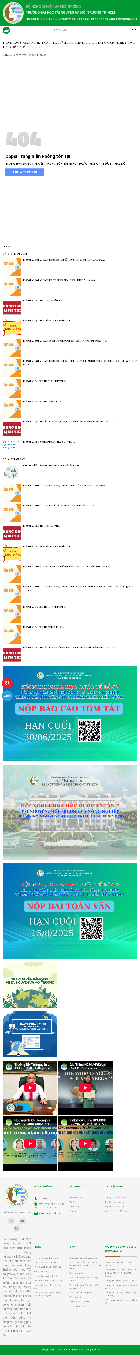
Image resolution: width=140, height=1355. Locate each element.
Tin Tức (73, 1202)
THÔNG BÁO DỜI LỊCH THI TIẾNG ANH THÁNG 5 (44, 381)
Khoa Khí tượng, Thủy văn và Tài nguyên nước (84, 1287)
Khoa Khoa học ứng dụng (81, 1293)
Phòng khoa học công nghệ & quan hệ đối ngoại (48, 1294)
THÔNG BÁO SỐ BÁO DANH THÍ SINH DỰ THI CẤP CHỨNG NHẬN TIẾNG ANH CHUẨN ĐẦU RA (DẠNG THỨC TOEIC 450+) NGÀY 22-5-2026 (80, 363)
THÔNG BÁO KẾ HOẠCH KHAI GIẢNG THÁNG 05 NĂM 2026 (49, 442)
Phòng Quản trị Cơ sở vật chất (47, 1267)
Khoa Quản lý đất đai (79, 1302)
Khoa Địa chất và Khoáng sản (83, 1258)
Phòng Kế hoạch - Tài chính (47, 1262)
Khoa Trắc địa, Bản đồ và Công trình (83, 1279)
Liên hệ (72, 1211)
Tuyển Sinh (74, 1207)
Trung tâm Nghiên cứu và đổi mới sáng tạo (121, 1286)
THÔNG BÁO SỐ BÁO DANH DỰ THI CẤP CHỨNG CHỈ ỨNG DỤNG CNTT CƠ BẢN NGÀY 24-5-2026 (66, 341)
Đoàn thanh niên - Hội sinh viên (48, 1280)
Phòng (37, 1247)
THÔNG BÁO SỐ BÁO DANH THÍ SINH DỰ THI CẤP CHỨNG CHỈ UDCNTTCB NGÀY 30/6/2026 (64, 260)
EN (136, 30)
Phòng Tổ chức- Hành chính (47, 1258)
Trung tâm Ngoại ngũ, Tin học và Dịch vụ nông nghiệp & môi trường (120, 1273)
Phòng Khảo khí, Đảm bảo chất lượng (48, 1286)
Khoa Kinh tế (75, 1297)
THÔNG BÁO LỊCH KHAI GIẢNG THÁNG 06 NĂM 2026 (46, 320)
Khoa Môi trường (77, 1273)
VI (133, 30)
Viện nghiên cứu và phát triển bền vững (121, 1301)
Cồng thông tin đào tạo (116, 1211)
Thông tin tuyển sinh (115, 1197)
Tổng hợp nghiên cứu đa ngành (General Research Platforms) (51, 465)
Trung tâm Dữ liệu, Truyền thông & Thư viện (120, 1294)
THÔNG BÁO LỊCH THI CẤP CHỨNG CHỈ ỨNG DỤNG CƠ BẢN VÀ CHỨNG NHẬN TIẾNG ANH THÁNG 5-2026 (70, 421)
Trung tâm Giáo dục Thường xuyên (118, 1264)
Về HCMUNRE (75, 1197)
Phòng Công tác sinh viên (46, 1276)
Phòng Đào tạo (40, 1271)
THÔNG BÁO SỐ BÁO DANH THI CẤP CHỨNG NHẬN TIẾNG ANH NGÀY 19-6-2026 (59, 280)
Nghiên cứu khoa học (115, 1202)
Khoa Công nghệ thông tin (81, 1306)
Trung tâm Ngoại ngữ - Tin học (119, 1280)
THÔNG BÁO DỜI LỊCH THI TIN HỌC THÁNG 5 (43, 401)
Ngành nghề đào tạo (114, 1207)
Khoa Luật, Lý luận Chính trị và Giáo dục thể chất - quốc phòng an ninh (85, 1265)
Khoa (72, 1247)
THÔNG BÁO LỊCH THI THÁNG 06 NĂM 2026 (43, 300)
